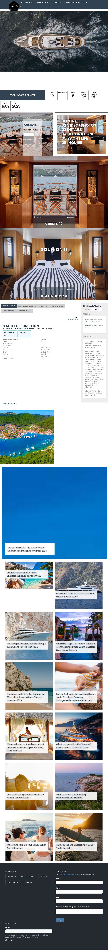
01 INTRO (69, 121)
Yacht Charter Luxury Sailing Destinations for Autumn (71, 796)
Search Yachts (43, 2)
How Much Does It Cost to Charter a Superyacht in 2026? (75, 595)
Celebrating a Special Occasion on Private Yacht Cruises (25, 796)
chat (72, 875)
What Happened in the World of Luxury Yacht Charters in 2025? (73, 746)
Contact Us (89, 325)
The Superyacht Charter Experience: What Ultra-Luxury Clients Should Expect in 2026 (26, 697)
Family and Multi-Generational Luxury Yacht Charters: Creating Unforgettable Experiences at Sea (76, 697)
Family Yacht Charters (76, 2)
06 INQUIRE (71, 142)
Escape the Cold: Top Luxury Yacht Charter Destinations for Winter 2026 (27, 549)
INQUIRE (29, 134)
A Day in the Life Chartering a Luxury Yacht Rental (75, 846)
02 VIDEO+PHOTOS (78, 125)
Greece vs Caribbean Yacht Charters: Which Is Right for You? (24, 574)
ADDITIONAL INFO (25, 311)
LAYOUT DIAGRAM (41, 306)
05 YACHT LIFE (74, 138)
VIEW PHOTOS (73, 319)
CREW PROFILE (9, 311)
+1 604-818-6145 (64, 875)
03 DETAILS (71, 129)
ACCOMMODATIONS (25, 306)
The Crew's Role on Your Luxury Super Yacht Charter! (26, 846)
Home (22, 876)
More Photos (71, 217)
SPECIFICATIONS (9, 306)
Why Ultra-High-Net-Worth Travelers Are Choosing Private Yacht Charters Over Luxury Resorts (75, 647)
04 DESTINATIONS (78, 134)
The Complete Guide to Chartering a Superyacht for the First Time (26, 645)
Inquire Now (39, 217)
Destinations (27, 2)
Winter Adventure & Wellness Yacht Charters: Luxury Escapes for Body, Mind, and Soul (25, 747)
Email (12, 927)
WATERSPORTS (57, 306)
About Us (58, 2)
